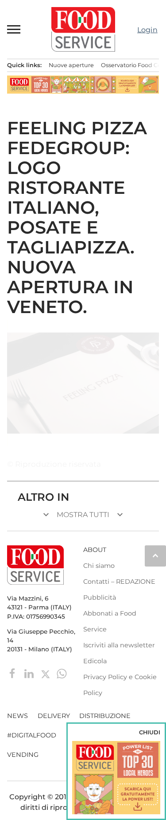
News (17, 716)
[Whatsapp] (61, 673)
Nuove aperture (71, 65)
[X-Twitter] (46, 673)
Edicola (95, 661)
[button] (14, 29)
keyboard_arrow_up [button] (155, 555)
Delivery (54, 716)
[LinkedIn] (29, 673)
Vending (23, 755)
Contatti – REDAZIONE (119, 582)
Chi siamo (99, 566)
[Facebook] (13, 673)
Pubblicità (99, 597)
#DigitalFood (31, 735)
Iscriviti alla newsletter (119, 645)
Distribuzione (105, 716)
